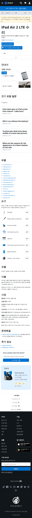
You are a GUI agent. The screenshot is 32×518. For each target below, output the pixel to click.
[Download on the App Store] (24, 444)
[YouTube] (18, 487)
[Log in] (29, 3)
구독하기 (16, 469)
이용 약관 (4, 449)
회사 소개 (4, 420)
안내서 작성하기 (8, 44)
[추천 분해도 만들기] (19, 383)
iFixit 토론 (4, 426)
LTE (16, 13)
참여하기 (19, 426)
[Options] (2, 13)
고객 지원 (4, 423)
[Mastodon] (21, 487)
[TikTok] (4, 487)
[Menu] (2, 3)
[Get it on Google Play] (24, 450)
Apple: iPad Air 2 (7, 345)
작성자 (6, 368)
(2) (6, 173)
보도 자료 (19, 420)
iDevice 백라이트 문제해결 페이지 (11, 334)
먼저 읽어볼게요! (7, 472)
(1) (7, 164)
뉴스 (18, 423)
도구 (3, 201)
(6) (6, 171)
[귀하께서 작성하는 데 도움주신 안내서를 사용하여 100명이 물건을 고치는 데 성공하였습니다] (16, 383)
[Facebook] (7, 487)
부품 (3, 160)
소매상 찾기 (20, 431)
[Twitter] (11, 487)
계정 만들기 (22, 8)
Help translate (14, 481)
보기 (27, 212)
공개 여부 (4, 446)
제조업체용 (20, 434)
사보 (2, 431)
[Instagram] (14, 487)
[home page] (9, 3)
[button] (21, 3)
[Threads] (28, 487)
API (2, 434)
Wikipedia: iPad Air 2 (8, 347)
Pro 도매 (19, 429)
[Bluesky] (25, 487)
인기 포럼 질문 (9, 96)
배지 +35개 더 (18, 386)
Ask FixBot (15, 360)
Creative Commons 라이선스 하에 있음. (16, 511)
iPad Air (8, 13)
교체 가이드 (6, 69)
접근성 (3, 443)
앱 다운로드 (20, 440)
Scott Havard (9, 40)
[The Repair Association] (16, 490)
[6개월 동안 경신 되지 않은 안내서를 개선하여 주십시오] (23, 383)
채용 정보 (4, 429)
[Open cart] (25, 3)
